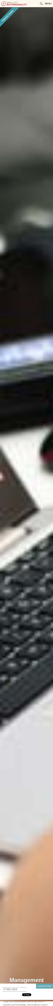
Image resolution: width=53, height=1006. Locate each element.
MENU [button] (48, 3)
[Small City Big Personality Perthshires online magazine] (14, 5)
